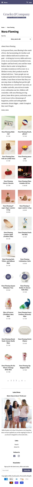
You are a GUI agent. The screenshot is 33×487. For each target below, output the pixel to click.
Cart (30, 2)
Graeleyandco (16, 476)
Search (16, 444)
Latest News (16, 392)
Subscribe (27, 470)
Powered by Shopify (25, 476)
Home (2, 27)
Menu (6, 2)
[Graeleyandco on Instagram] (19, 456)
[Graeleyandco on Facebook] (14, 456)
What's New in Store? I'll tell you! (16, 396)
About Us (16, 447)
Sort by (3, 36)
